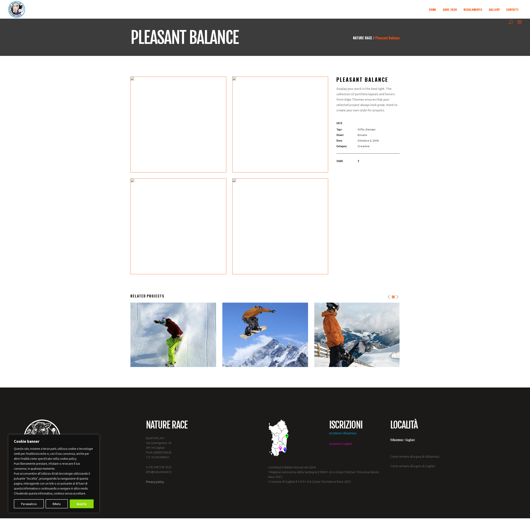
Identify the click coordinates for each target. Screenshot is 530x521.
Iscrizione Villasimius (343, 433)
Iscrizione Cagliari (340, 443)
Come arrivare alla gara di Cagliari (412, 466)
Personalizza (29, 504)
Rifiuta (57, 504)
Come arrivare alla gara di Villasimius (414, 456)
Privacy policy (155, 482)
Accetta (82, 504)
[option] (173, 335)
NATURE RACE (362, 38)
